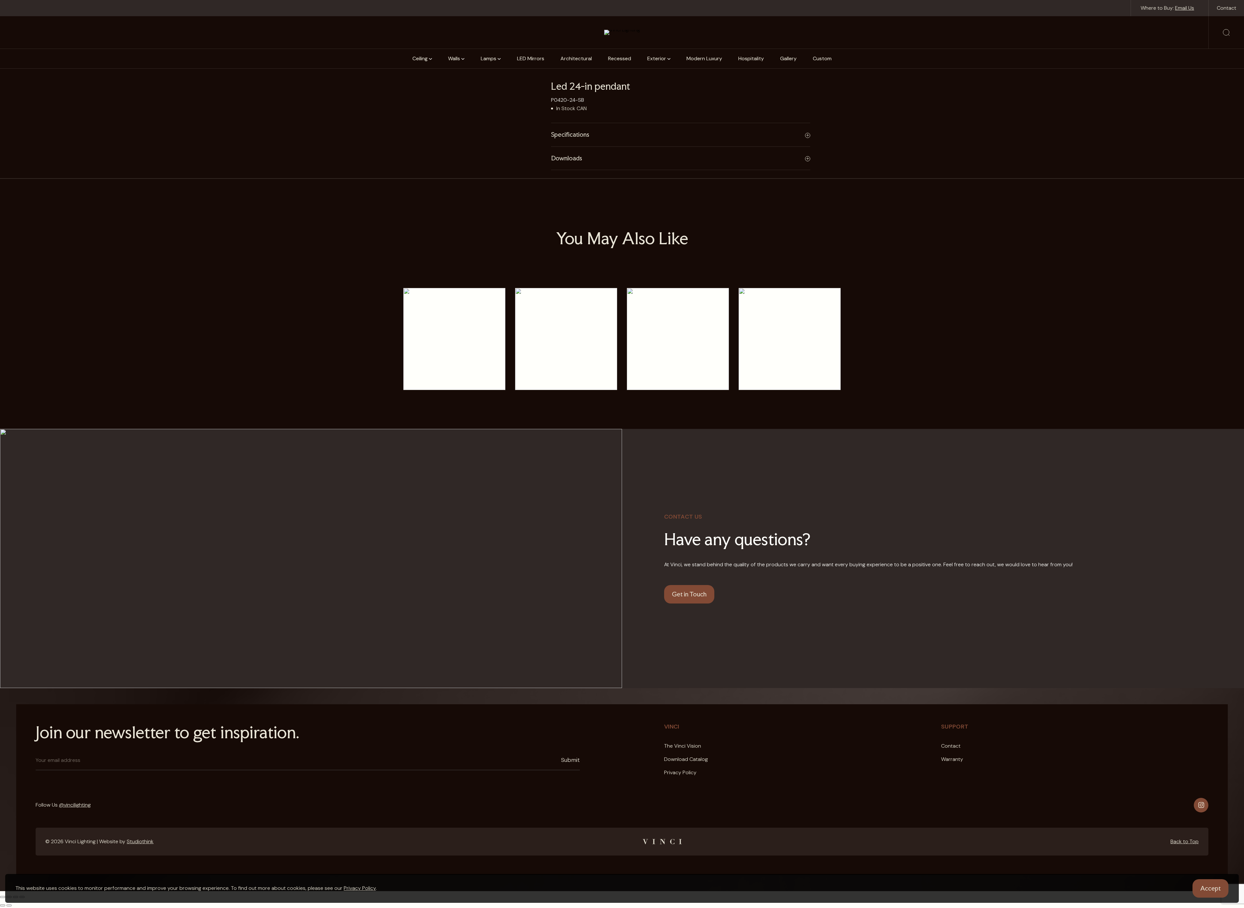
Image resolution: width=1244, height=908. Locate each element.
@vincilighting (75, 804)
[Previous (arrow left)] (2, 905)
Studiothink (140, 841)
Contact (1226, 8)
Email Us (1184, 8)
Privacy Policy (360, 888)
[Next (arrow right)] (9, 905)
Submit (570, 760)
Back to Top (1184, 841)
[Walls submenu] (463, 58)
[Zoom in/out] (2, 897)
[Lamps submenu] (499, 58)
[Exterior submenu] (669, 58)
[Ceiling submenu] (430, 58)
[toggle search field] (1226, 32)
